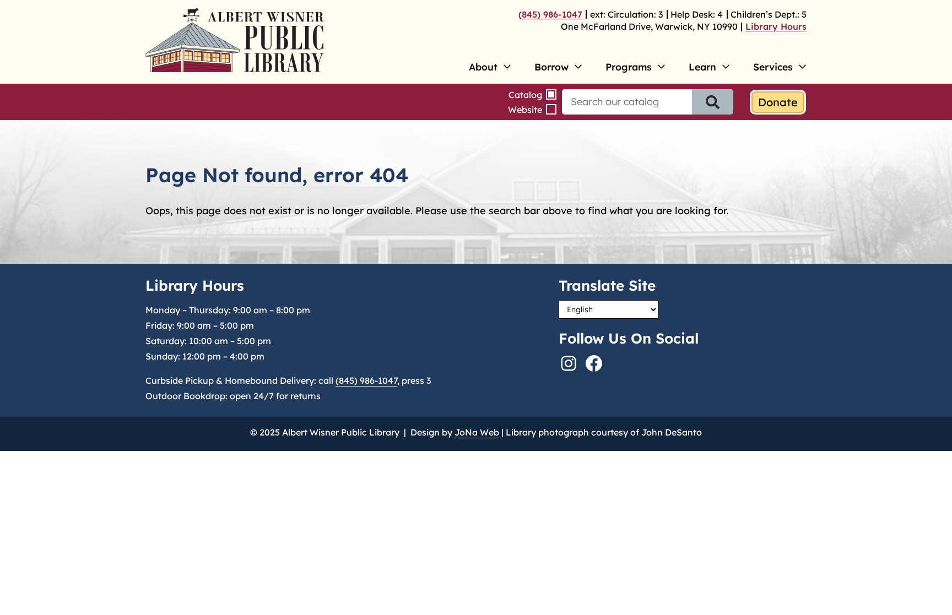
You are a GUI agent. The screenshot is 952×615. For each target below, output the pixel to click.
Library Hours (776, 26)
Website (525, 109)
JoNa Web (477, 432)
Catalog (525, 94)
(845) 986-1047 (550, 14)
